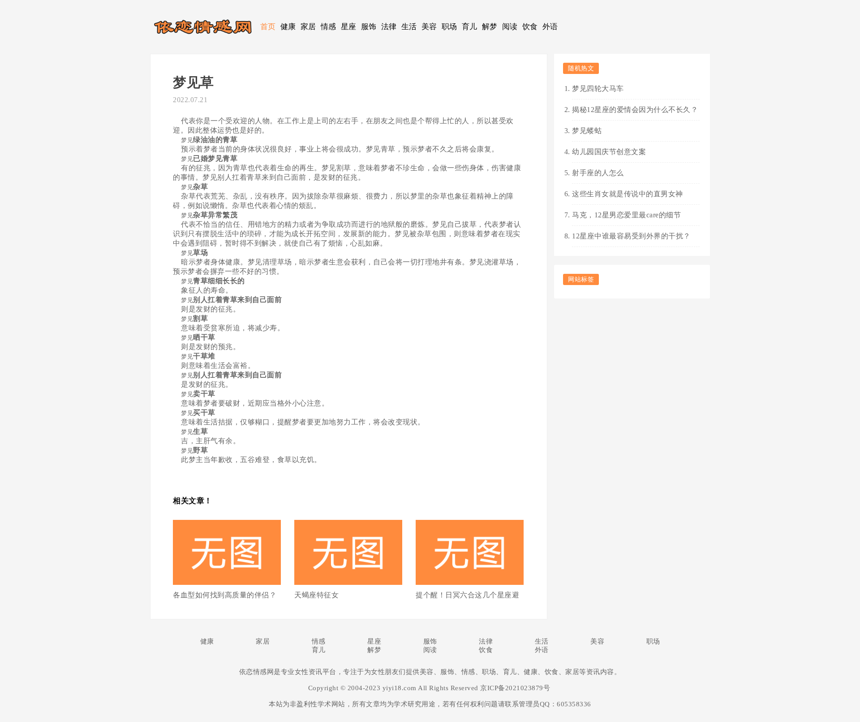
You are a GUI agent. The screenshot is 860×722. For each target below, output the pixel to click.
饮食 (530, 26)
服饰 (369, 26)
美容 (429, 26)
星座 (349, 26)
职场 (449, 26)
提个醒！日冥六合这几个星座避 (467, 595)
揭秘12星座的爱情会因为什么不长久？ (635, 109)
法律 (389, 26)
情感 (328, 26)
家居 (308, 26)
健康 (288, 26)
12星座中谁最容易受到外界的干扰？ (631, 236)
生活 (409, 26)
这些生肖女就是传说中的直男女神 (627, 194)
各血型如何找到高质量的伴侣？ (224, 595)
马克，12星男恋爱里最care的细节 (626, 215)
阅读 (510, 26)
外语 (550, 26)
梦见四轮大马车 (598, 88)
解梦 (490, 26)
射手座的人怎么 (598, 173)
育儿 (469, 26)
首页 (268, 26)
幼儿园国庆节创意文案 (609, 152)
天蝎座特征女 (316, 595)
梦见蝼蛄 (587, 130)
